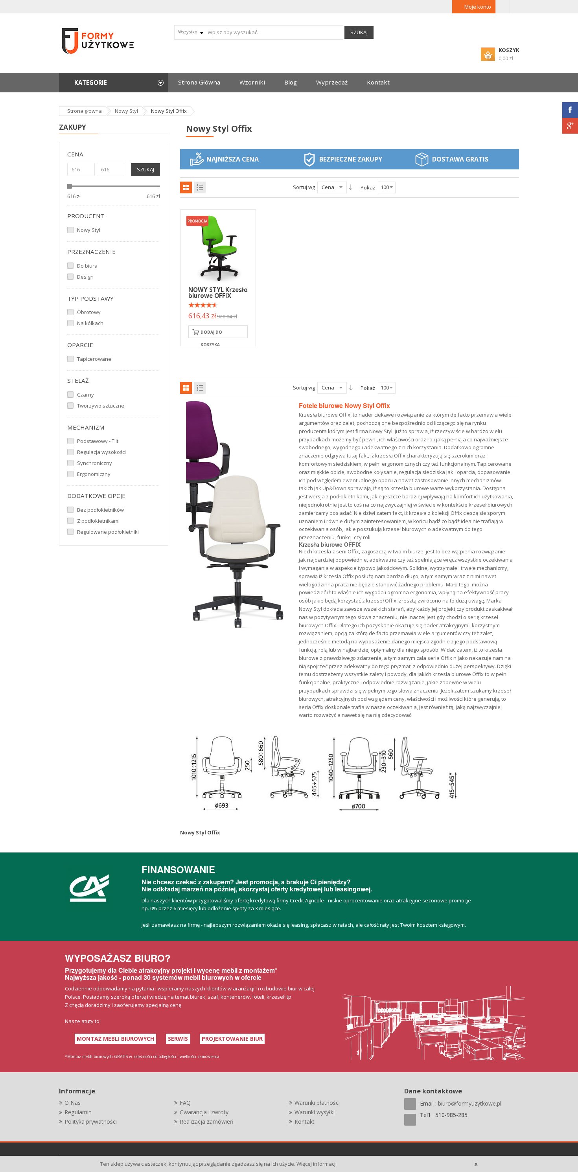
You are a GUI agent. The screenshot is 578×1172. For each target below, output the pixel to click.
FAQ (185, 1102)
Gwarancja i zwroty (204, 1112)
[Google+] (570, 126)
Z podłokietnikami (98, 520)
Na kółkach (90, 323)
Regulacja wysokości (101, 452)
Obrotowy (89, 312)
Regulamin (78, 1112)
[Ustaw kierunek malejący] (351, 187)
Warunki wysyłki (315, 1112)
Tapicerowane (94, 358)
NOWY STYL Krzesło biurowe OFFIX (218, 292)
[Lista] (200, 187)
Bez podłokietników (100, 509)
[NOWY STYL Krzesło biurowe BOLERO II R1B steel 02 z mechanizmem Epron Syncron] (218, 246)
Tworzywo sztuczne (100, 405)
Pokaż (368, 187)
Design (85, 276)
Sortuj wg (304, 187)
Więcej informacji (316, 1163)
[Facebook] (570, 110)
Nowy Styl (88, 229)
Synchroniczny (94, 463)
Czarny (85, 394)
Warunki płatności (317, 1102)
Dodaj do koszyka (211, 333)
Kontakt (305, 1121)
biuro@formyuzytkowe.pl (469, 1103)
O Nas (72, 1102)
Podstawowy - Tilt (97, 441)
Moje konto (477, 6)
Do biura (87, 265)
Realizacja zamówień (207, 1121)
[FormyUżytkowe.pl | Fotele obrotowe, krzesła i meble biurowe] (98, 40)
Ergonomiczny (93, 474)
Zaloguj (502, 6)
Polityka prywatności (90, 1121)
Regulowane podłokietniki (108, 531)
